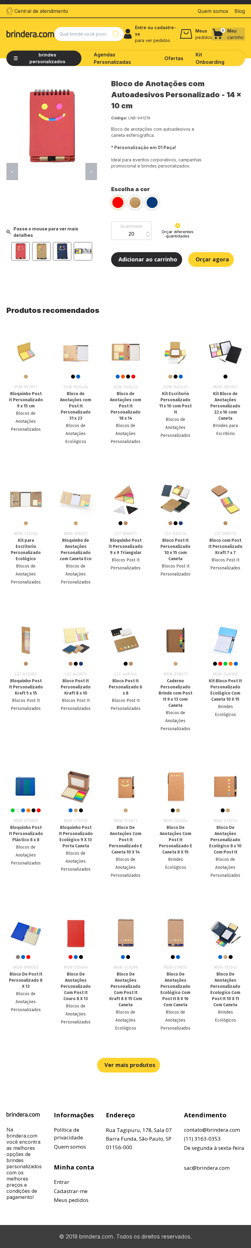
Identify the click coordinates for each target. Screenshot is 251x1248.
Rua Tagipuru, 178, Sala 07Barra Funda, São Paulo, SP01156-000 (139, 1139)
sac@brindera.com (207, 1167)
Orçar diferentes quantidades (177, 233)
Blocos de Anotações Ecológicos (75, 433)
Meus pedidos (71, 1200)
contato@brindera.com (212, 1129)
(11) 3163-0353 (202, 1138)
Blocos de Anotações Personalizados (26, 421)
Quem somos (70, 1146)
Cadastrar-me (71, 1191)
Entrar (61, 1181)
